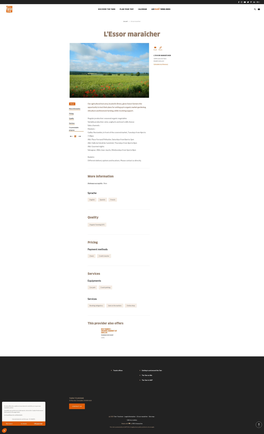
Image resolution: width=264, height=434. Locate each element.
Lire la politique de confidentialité (13, 415)
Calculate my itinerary (161, 64)
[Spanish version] (79, 370)
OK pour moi (38, 423)
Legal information (130, 416)
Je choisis (24, 423)
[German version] (76, 370)
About (72, 104)
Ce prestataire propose (73, 129)
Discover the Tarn (106, 9)
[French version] (70, 370)
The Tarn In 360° (147, 380)
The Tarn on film (147, 375)
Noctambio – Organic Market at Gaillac (109, 330)
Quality (71, 118)
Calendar (142, 9)
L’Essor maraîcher (142, 416)
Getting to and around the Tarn (152, 370)
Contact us (77, 406)
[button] (4, 430)
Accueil (125, 21)
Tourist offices (118, 370)
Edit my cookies (132, 420)
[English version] (73, 370)
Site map (151, 416)
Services (72, 123)
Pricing (71, 113)
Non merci (9, 423)
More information (74, 109)
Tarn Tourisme (118, 416)
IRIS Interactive (137, 423)
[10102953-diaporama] (109, 70)
